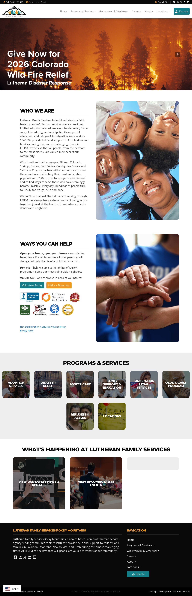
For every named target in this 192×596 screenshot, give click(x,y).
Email (37, 2)
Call (14, 2)
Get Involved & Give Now (113, 11)
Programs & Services (82, 11)
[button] (14, 54)
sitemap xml (165, 591)
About (147, 11)
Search (163, 2)
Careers (136, 11)
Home (63, 11)
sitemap (152, 591)
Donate (183, 11)
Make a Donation (59, 285)
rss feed (177, 591)
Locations (162, 11)
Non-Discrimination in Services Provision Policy (43, 326)
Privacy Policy (26, 330)
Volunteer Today (32, 285)
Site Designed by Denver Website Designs (22, 591)
